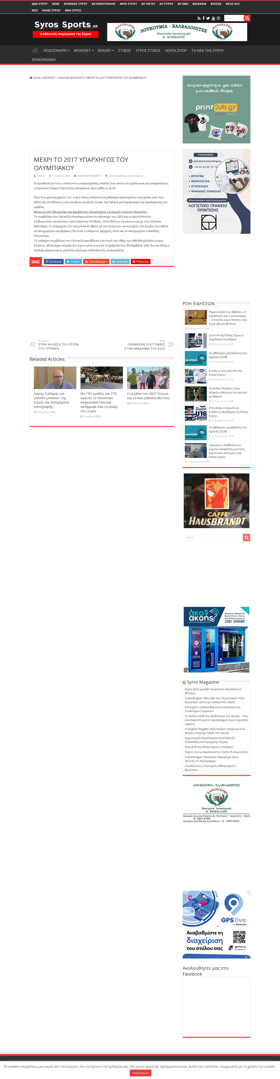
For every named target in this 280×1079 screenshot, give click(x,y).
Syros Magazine (203, 682)
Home (36, 78)
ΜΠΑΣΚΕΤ (82, 50)
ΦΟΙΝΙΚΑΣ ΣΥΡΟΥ (75, 4)
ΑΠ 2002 (183, 4)
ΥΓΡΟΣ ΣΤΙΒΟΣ (148, 50)
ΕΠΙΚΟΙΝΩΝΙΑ (44, 59)
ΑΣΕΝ (55, 4)
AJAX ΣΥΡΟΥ (40, 4)
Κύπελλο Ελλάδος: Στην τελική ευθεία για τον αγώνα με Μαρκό (228, 392)
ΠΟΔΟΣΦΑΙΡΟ (55, 50)
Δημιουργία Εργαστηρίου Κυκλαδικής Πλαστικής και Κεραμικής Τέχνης (210, 740)
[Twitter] (208, 18)
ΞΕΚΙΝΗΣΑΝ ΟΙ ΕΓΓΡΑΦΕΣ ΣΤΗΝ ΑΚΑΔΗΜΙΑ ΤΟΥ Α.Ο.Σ (144, 345)
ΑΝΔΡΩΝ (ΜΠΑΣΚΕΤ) (71, 78)
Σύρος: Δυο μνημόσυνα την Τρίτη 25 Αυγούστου (216, 752)
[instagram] (218, 18)
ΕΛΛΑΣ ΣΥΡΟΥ (51, 10)
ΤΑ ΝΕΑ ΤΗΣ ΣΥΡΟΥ (207, 50)
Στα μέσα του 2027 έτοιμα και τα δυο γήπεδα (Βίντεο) (148, 395)
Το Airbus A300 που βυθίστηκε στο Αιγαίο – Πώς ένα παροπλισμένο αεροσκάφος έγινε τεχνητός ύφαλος (216, 720)
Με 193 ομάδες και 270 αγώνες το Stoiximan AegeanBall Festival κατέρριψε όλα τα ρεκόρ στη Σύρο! (99, 402)
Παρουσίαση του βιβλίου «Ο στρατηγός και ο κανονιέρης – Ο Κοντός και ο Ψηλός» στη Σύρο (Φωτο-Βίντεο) (228, 318)
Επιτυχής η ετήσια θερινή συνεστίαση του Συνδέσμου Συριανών (213, 709)
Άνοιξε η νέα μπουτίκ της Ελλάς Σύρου (225, 373)
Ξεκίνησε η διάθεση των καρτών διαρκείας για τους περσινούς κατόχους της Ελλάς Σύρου (227, 451)
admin (41, 175)
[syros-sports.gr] (65, 26)
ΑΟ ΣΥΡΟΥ (166, 4)
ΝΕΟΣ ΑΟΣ (233, 4)
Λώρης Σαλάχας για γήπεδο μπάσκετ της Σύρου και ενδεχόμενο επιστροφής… (51, 400)
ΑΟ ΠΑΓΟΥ (148, 4)
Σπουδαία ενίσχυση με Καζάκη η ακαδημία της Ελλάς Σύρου (228, 412)
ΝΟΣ (35, 10)
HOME (35, 50)
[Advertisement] (102, 116)
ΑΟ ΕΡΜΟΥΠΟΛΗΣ (104, 4)
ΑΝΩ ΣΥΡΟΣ (73, 10)
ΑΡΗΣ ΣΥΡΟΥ (128, 4)
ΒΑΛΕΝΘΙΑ (199, 4)
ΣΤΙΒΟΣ (124, 50)
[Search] (247, 18)
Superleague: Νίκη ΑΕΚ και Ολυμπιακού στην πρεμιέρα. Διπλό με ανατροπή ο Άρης (215, 700)
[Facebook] (203, 18)
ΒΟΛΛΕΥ (104, 50)
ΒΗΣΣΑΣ (216, 4)
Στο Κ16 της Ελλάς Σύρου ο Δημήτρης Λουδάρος (226, 337)
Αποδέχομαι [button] (140, 1073)
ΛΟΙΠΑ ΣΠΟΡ (176, 50)
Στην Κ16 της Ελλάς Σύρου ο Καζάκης (209, 747)
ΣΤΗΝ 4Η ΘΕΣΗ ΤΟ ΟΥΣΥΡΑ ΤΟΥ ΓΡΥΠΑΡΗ (58, 345)
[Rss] (199, 18)
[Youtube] (213, 18)
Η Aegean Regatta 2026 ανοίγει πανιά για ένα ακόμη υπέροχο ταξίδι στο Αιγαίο (215, 731)
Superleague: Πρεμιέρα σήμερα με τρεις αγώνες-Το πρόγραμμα (212, 759)
